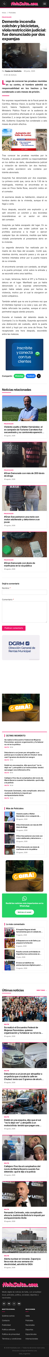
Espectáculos (31, 1334)
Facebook (30, 376)
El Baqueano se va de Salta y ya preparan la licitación (28, 942)
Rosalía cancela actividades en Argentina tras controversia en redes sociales (28, 954)
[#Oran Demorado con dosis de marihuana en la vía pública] (24, 544)
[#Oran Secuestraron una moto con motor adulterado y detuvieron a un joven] (24, 498)
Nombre (6, 588)
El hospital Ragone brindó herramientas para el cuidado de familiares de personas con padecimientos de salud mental (28, 932)
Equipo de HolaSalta (13, 71)
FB (9, 1303)
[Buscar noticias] (4, 3)
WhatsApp (19, 376)
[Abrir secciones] (44, 3)
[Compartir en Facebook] (21, 1353)
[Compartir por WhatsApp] (14, 1353)
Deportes (29, 1329)
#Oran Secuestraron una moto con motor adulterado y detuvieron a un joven (22, 519)
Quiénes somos (8, 1316)
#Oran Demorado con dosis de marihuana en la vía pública (19, 564)
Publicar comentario (14, 628)
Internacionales (32, 1339)
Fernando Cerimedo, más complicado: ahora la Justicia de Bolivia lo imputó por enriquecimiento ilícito (24, 793)
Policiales (12, 13)
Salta (6, 1024)
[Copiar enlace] (34, 1353)
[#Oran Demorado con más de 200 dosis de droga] (24, 454)
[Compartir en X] (28, 1353)
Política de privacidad (11, 1334)
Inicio (4, 13)
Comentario (8, 599)
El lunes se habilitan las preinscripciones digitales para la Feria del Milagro (29, 965)
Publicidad (6, 1325)
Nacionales (30, 1325)
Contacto (6, 1320)
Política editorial (8, 1329)
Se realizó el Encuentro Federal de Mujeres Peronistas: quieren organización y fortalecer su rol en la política (23, 742)
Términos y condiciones (11, 1339)
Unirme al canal (24, 912)
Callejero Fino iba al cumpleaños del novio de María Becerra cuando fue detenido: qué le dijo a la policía (24, 780)
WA (19, 1303)
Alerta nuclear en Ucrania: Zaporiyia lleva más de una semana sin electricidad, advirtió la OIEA (22, 1261)
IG (4, 1303)
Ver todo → (42, 990)
